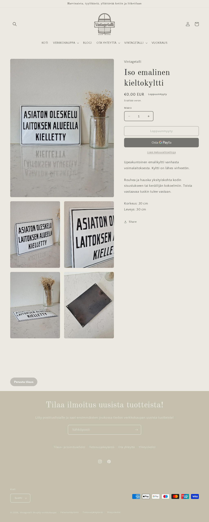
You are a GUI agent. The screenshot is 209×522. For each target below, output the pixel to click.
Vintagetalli (26, 512)
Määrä (127, 107)
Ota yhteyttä (126, 447)
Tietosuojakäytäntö (102, 447)
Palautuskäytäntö (69, 512)
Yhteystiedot (147, 447)
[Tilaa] (136, 430)
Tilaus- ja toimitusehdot (69, 447)
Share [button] (133, 222)
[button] (14, 24)
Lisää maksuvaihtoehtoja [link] (161, 152)
